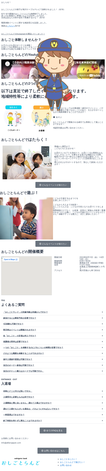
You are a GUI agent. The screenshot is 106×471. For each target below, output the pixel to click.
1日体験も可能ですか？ (13, 324)
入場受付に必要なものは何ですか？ (18, 397)
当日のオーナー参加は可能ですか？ (18, 365)
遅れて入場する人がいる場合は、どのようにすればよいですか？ (31, 409)
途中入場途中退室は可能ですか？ (17, 359)
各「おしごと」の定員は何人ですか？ (19, 336)
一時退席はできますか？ (14, 415)
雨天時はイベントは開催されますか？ (19, 330)
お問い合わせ (66, 465)
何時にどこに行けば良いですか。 (17, 391)
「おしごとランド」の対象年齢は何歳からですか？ (25, 312)
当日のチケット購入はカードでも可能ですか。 (23, 371)
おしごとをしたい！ (68, 459)
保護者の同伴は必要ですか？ (15, 341)
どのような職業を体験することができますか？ (23, 353)
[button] (53, 312)
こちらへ (11, 26)
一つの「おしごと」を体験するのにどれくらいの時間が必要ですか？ (33, 347)
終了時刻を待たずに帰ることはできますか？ (22, 421)
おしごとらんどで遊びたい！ (72, 462)
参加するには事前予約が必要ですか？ (19, 318)
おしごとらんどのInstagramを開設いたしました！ (23, 34)
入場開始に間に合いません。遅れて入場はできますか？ (27, 403)
